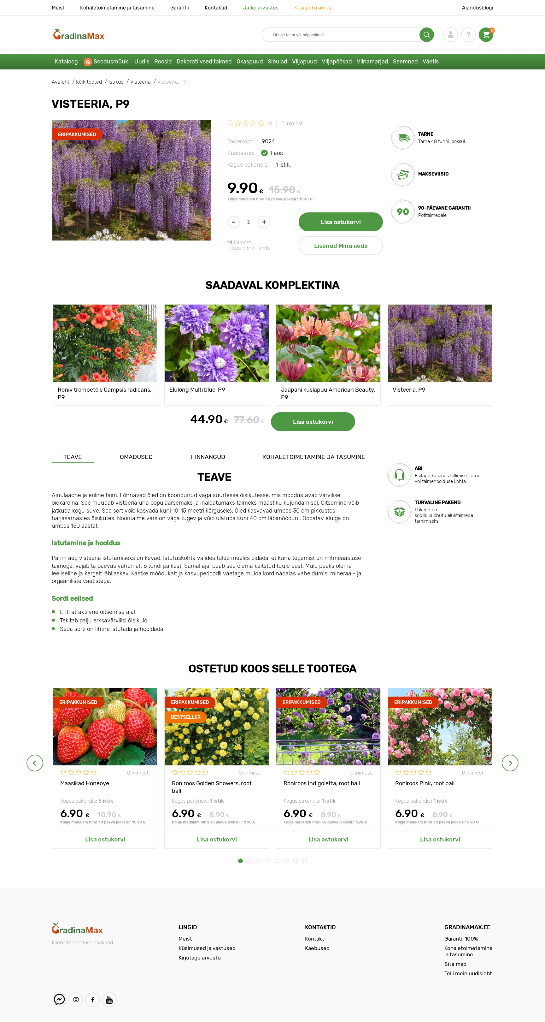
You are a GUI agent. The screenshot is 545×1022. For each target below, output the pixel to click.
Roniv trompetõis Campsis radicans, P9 (104, 393)
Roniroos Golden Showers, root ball (212, 786)
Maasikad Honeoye (84, 783)
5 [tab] (277, 861)
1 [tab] (240, 861)
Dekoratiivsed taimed (204, 61)
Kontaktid (216, 8)
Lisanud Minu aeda (341, 245)
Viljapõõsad (337, 61)
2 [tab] (249, 861)
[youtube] (109, 999)
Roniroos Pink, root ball (424, 783)
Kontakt (314, 939)
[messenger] (59, 999)
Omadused (136, 456)
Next (510, 763)
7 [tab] (295, 861)
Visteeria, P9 (409, 389)
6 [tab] (286, 861)
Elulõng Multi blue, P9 (197, 389)
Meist (58, 8)
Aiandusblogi (477, 8)
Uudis (141, 61)
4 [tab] (268, 861)
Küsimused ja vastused (207, 948)
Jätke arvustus (260, 8)
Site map (455, 964)
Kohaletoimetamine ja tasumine (117, 8)
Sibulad (277, 61)
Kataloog (66, 61)
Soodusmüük (111, 61)
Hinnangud (207, 456)
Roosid (163, 61)
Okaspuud (250, 61)
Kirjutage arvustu (200, 957)
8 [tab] (304, 861)
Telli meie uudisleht (468, 973)
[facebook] (92, 999)
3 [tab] (258, 861)
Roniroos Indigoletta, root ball (322, 783)
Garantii (179, 8)
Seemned (405, 61)
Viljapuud (304, 61)
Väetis (431, 61)
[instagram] (75, 999)
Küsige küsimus (312, 8)
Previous (34, 763)
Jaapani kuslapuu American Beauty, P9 (328, 393)
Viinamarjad (372, 61)
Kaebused (317, 948)
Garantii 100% (461, 939)
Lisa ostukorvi (341, 222)
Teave (72, 456)
